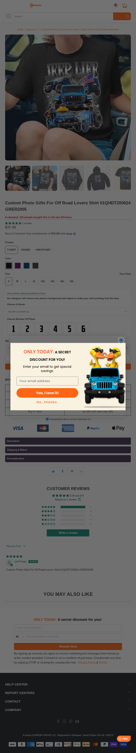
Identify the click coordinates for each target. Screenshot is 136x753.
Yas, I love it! (47, 392)
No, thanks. (47, 402)
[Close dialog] (121, 340)
